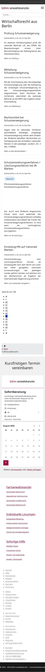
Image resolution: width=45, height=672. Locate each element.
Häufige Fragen (12, 546)
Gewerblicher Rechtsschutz (16, 496)
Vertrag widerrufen (13, 643)
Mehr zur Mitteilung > (12, 106)
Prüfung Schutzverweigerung (21, 33)
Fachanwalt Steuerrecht (15, 492)
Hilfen (8, 591)
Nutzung (9, 640)
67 (6, 322)
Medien (8, 578)
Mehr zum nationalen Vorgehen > (17, 283)
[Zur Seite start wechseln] (6, 296)
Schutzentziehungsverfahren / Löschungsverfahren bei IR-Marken (22, 165)
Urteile (8, 605)
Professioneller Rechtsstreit (17, 523)
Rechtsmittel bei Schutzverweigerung (16, 119)
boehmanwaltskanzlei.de (16, 650)
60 (6, 302)
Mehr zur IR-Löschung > (13, 235)
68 (6, 324)
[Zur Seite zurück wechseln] (6, 299)
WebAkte (9, 621)
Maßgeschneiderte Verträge (17, 528)
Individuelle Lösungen (20, 514)
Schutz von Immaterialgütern (17, 532)
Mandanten (10, 576)
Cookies (8, 634)
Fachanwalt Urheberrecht (16, 501)
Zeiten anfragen (34, 469)
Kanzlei (8, 570)
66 (6, 319)
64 (6, 313)
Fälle (7, 573)
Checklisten (10, 600)
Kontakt (8, 648)
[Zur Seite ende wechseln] (6, 333)
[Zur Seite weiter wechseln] (6, 330)
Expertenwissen (12, 616)
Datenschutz (10, 632)
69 (6, 327)
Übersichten (10, 594)
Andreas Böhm (11, 581)
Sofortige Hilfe (15, 541)
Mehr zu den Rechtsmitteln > (15, 151)
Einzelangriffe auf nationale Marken (20, 248)
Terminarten (16, 469)
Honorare (9, 587)
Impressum (10, 629)
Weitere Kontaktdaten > (15, 659)
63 (6, 310)
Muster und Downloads (15, 555)
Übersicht (10, 179)
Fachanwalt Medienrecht (16, 505)
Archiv (8, 619)
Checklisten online (13, 550)
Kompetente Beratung (15, 519)
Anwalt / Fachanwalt (14, 559)
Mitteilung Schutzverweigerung (16, 71)
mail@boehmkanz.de (14, 653)
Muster (8, 603)
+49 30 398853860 (13, 656)
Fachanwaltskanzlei (18, 487)
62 (6, 307)
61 (6, 305)
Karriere (9, 584)
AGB (7, 637)
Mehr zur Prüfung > (12, 58)
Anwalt (8, 608)
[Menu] (42, 7)
